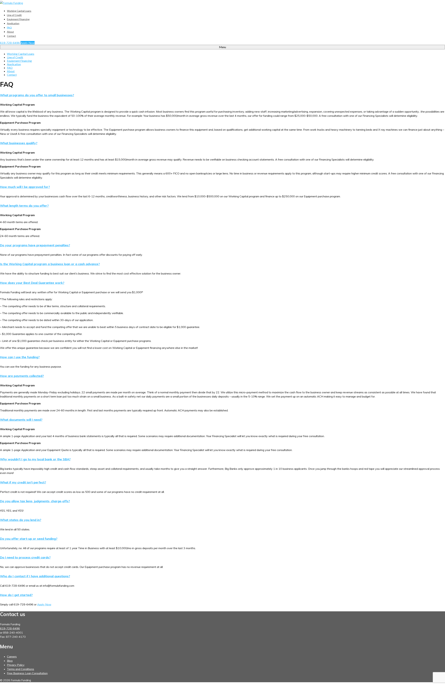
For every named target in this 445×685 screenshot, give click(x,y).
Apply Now (28, 42)
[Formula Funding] (222, 3)
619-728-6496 (10, 42)
